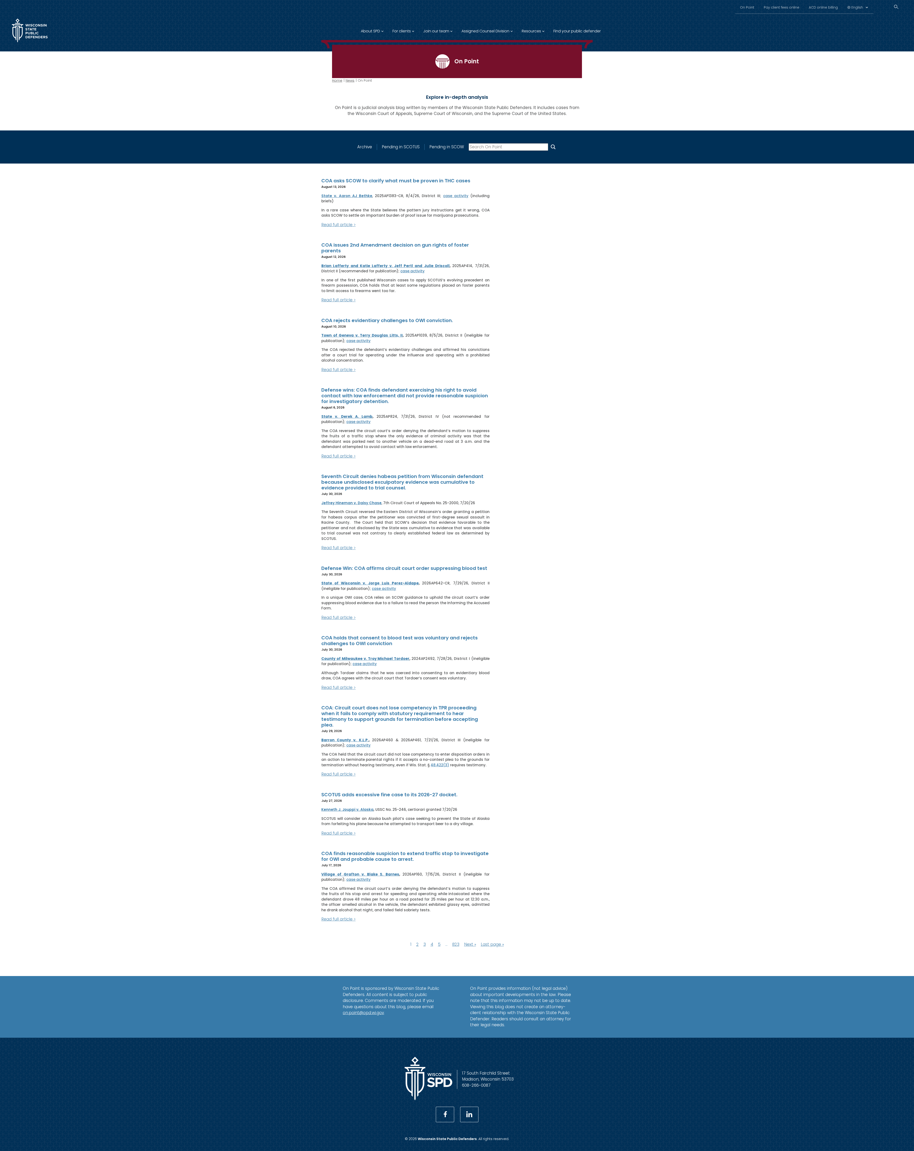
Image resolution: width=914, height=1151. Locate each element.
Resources (531, 31)
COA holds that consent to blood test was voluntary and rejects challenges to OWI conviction (399, 640)
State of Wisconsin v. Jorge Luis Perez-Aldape (370, 583)
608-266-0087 (476, 1085)
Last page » (492, 944)
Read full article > (338, 225)
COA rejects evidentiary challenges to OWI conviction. (387, 320)
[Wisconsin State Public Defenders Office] (30, 43)
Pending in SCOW (446, 147)
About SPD (370, 31)
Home (337, 80)
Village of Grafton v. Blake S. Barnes (360, 874)
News (350, 80)
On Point (747, 7)
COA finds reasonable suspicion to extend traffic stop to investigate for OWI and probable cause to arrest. (405, 856)
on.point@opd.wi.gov (363, 1013)
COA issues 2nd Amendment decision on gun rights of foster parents (395, 248)
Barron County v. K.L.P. (345, 739)
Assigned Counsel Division (485, 31)
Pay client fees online (781, 7)
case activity (455, 195)
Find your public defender (577, 31)
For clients (401, 31)
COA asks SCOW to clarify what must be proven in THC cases (395, 180)
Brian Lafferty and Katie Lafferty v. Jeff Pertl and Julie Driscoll (385, 265)
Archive (364, 147)
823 (455, 944)
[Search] (896, 7)
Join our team (436, 31)
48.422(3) (440, 764)
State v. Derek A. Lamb (347, 416)
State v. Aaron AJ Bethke (346, 195)
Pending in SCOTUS (401, 147)
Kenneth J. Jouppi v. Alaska (347, 809)
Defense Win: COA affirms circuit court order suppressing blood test (404, 568)
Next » (470, 944)
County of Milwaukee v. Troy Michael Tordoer (365, 658)
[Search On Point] (553, 146)
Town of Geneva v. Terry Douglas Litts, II (362, 335)
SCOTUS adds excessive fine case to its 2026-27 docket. (389, 794)
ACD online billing (823, 7)
